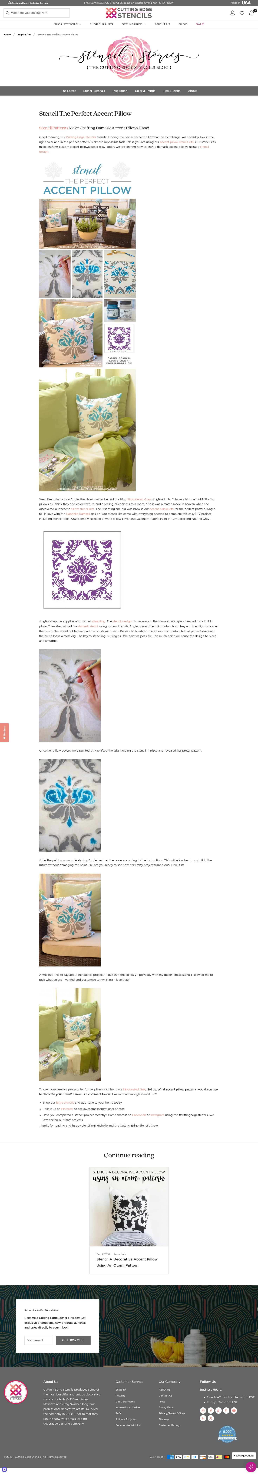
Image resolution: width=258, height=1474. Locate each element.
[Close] (211, 698)
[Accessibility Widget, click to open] (4, 1469)
